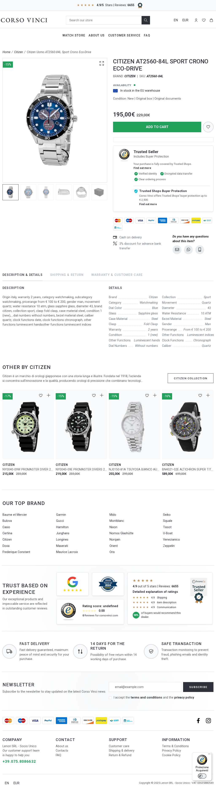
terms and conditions (147, 697)
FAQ (58, 755)
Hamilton (62, 527)
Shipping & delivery (121, 750)
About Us (97, 35)
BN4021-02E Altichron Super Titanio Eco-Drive (187, 469)
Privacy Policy (171, 750)
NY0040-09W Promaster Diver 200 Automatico (28, 469)
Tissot (167, 527)
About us (62, 746)
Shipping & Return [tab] (67, 275)
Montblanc (116, 521)
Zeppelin (169, 546)
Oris (112, 552)
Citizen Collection (190, 378)
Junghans (62, 533)
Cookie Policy (171, 755)
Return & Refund (120, 755)
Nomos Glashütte (121, 533)
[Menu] (209, 754)
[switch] (202, 776)
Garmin (61, 515)
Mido (112, 515)
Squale (167, 521)
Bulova (7, 521)
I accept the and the (153, 697)
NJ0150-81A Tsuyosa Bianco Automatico (134, 469)
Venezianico (171, 539)
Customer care (119, 746)
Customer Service (124, 35)
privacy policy (184, 697)
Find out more (142, 168)
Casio (6, 527)
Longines (62, 539)
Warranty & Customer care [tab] (117, 275)
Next (109, 120)
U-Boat (168, 533)
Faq (147, 35)
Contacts (62, 750)
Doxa (6, 546)
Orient (113, 546)
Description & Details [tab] (23, 275)
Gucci (60, 521)
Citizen (18, 52)
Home (6, 52)
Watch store (73, 35)
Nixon (113, 527)
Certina (7, 533)
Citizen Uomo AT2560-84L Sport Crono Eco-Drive (59, 52)
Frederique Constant (16, 552)
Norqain (114, 539)
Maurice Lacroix (67, 552)
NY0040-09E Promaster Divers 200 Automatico (81, 469)
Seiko (167, 515)
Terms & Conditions (175, 746)
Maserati (62, 546)
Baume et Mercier (15, 515)
